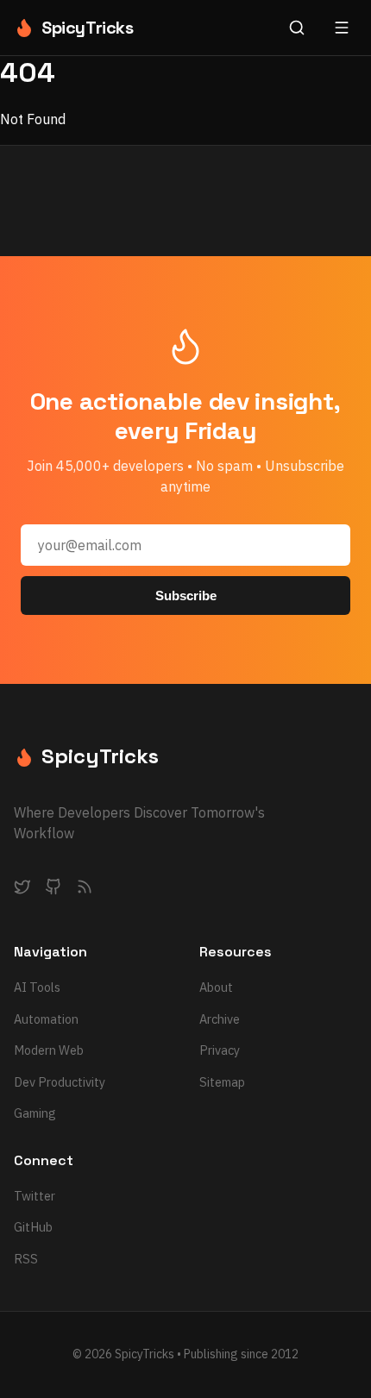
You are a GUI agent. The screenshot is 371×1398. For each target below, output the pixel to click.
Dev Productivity (59, 1082)
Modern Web (49, 1050)
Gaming (35, 1113)
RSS (26, 1259)
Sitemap (222, 1082)
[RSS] (84, 890)
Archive (219, 1019)
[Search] (296, 27)
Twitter (34, 1196)
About (216, 987)
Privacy (219, 1050)
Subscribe (186, 595)
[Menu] (341, 27)
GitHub (33, 1227)
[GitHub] (53, 890)
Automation (46, 1019)
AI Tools (37, 987)
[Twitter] (22, 890)
